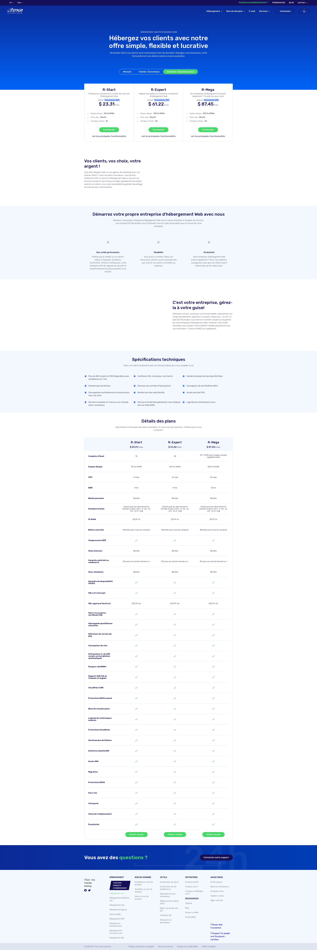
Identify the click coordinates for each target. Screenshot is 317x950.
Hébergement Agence (118, 910)
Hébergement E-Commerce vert (116, 932)
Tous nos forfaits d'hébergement (120, 885)
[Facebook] (85, 890)
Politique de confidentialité (187, 947)
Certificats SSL (166, 915)
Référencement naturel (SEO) (169, 902)
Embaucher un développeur (166, 921)
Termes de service (165, 947)
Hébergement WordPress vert (119, 899)
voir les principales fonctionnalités (109, 136)
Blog (187, 908)
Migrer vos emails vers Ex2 (169, 909)
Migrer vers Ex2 (217, 900)
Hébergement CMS (116, 919)
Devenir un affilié (191, 912)
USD (19, 3)
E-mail (252, 11)
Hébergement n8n (116, 938)
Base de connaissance (220, 887)
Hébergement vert (116, 893)
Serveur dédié (115, 914)
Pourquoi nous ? (191, 887)
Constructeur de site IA (169, 882)
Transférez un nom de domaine (143, 890)
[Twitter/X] (89, 890)
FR (10, 3)
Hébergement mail (116, 905)
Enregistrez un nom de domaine (144, 883)
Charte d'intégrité (208, 947)
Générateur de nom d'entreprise (168, 895)
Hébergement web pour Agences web (158, 32)
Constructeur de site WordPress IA (168, 888)
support (302, 3)
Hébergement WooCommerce (115, 924)
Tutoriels (188, 903)
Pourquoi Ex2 (278, 3)
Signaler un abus (217, 896)
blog (291, 3)
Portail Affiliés (190, 917)
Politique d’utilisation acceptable (141, 947)
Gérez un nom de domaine (141, 897)
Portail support (216, 882)
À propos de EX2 (191, 882)
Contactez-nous (217, 891)
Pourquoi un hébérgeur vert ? (253, 3)
